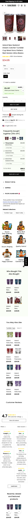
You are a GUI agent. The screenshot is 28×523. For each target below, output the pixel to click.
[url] (10, 202)
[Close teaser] (23, 266)
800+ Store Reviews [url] (16, 56)
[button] (26, 261)
